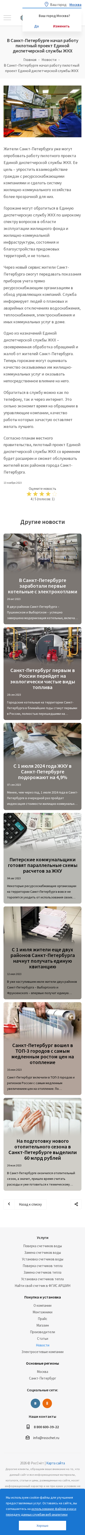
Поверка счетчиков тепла (43, 1265)
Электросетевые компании (42, 1352)
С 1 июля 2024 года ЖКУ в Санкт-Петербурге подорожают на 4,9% (42, 771)
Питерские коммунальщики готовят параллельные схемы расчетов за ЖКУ (42, 865)
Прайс (42, 1318)
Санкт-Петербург (42, 1378)
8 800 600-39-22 (46, 1426)
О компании (42, 1305)
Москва (42, 1371)
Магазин (42, 1325)
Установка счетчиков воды (42, 1259)
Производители (42, 1332)
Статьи (42, 1338)
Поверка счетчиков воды (42, 1246)
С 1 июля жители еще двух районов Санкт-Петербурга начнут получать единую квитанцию (42, 958)
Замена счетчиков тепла (42, 1272)
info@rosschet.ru (46, 1438)
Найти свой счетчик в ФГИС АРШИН (42, 1285)
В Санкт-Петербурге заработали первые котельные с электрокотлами (42, 586)
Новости (42, 1345)
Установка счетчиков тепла (42, 1279)
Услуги (42, 1237)
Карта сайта (55, 1463)
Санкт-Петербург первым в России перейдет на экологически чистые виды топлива (42, 678)
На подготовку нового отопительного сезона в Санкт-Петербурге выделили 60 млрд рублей (42, 1149)
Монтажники (42, 1312)
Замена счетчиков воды (42, 1252)
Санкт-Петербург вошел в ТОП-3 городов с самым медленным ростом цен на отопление (42, 1053)
